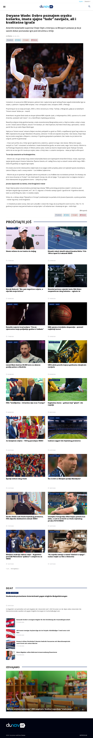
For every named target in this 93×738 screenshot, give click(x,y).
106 (12, 569)
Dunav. (23, 735)
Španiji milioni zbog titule (16, 479)
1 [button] (81, 710)
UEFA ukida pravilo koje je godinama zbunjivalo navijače (67, 366)
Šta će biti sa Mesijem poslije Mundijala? (64, 479)
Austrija (10, 706)
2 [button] (83, 710)
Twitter (18, 40)
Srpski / (81, 1)
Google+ (26, 40)
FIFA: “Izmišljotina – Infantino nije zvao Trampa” (25, 403)
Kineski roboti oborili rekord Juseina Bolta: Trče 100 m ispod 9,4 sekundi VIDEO (67, 252)
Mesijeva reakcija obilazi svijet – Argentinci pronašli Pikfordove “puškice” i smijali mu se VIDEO (24, 556)
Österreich (15, 593)
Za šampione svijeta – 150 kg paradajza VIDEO (24, 441)
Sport (15, 228)
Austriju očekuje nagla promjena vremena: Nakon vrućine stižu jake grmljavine (41, 709)
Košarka (9, 36)
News (8, 593)
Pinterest (34, 40)
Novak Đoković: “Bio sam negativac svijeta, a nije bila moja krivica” (24, 290)
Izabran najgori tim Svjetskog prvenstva (64, 441)
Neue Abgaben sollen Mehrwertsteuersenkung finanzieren (36, 652)
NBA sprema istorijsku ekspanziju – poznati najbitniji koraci (65, 328)
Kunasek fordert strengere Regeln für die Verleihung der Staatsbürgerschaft (43, 620)
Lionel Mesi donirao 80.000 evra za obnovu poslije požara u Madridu (23, 366)
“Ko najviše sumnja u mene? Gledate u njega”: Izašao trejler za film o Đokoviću (66, 555)
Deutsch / (87, 1)
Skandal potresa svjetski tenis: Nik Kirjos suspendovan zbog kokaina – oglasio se (64, 290)
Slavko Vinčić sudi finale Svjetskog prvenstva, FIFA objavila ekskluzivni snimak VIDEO (24, 518)
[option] (46, 691)
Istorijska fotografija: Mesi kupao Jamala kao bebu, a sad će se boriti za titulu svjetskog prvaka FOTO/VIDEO (66, 519)
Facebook (10, 40)
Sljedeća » (16, 569)
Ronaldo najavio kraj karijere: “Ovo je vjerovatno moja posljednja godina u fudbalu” (25, 328)
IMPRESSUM (83, 735)
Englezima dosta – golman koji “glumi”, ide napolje (65, 404)
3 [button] (85, 710)
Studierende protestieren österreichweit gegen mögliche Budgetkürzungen (36, 596)
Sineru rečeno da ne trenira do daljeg (21, 251)
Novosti (10, 228)
